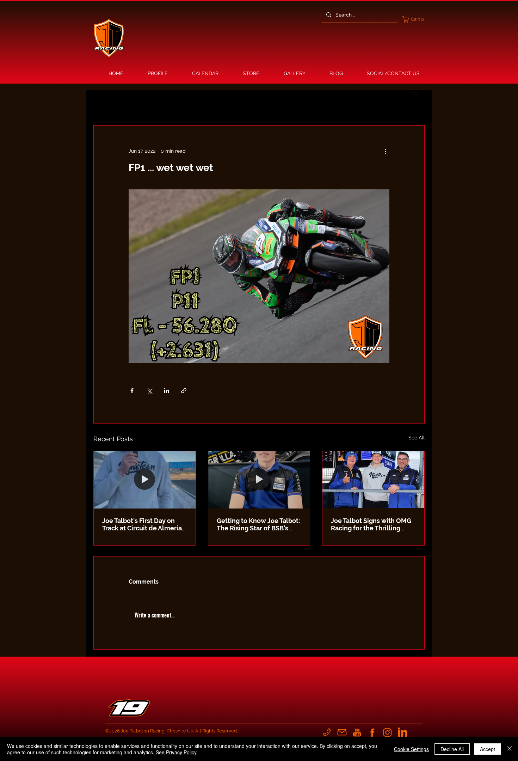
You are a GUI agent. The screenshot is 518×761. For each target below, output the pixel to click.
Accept (487, 749)
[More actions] (385, 151)
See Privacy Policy (176, 752)
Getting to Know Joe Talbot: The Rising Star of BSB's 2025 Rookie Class (258, 524)
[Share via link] (183, 390)
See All (416, 437)
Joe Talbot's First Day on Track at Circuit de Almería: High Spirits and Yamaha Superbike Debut (142, 524)
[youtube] (357, 732)
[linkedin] (402, 732)
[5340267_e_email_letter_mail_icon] (342, 732)
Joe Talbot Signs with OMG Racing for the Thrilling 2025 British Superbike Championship (371, 524)
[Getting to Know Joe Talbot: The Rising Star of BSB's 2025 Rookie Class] (259, 479)
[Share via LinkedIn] (166, 390)
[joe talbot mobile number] (327, 732)
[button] (414, 19)
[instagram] (387, 732)
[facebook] (372, 732)
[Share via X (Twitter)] (149, 390)
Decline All (452, 749)
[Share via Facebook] (132, 390)
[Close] (509, 749)
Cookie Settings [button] (411, 749)
